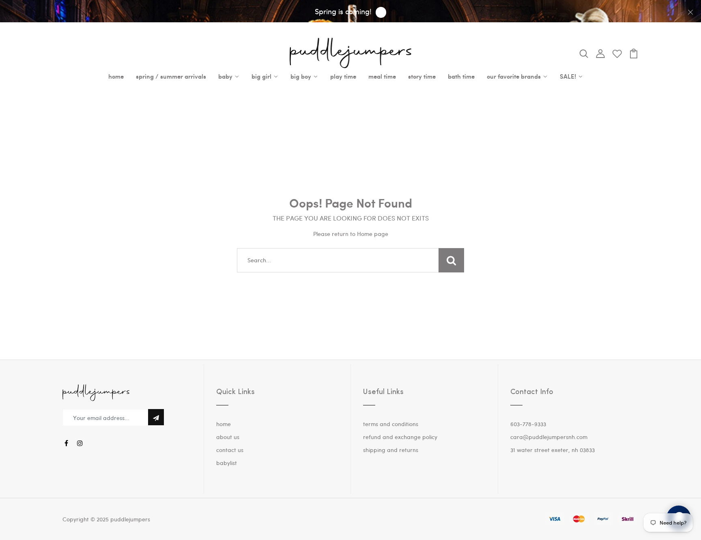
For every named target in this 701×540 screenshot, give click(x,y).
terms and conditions (390, 424)
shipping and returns (390, 450)
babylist (226, 463)
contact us (229, 450)
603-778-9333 (528, 424)
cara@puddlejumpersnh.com (548, 437)
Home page (372, 234)
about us (227, 437)
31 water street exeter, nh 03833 (552, 450)
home (223, 424)
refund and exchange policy (400, 437)
